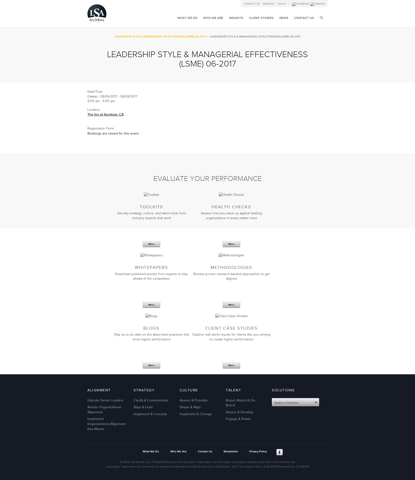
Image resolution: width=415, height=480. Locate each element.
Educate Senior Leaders (105, 400)
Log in (281, 3)
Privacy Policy (258, 451)
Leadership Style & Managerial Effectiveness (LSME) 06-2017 (160, 36)
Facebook (279, 452)
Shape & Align (190, 407)
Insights (236, 18)
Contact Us (252, 3)
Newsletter (231, 451)
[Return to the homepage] (96, 22)
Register (268, 3)
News (283, 18)
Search (321, 17)
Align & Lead (143, 407)
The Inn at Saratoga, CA (105, 114)
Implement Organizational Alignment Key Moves (106, 424)
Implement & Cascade (150, 414)
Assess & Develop (239, 412)
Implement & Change (196, 414)
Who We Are (213, 18)
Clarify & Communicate (151, 400)
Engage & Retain (238, 419)
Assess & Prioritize (194, 400)
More (151, 244)
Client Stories (261, 18)
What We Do (187, 18)
